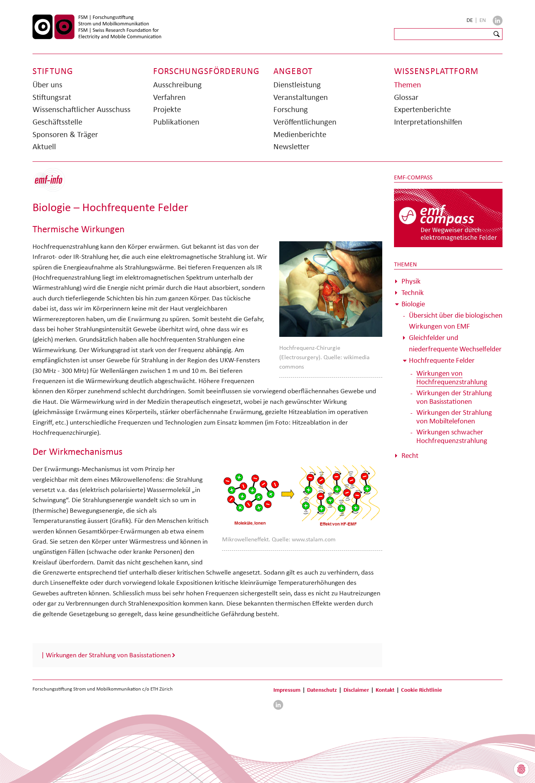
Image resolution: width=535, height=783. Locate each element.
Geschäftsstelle (57, 122)
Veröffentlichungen (304, 122)
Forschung (290, 109)
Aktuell (44, 146)
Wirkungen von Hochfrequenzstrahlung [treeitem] (451, 377)
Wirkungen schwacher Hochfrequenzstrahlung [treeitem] (451, 436)
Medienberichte (299, 134)
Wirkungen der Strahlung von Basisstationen (108, 655)
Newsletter (291, 146)
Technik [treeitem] (412, 292)
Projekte (167, 109)
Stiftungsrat (52, 97)
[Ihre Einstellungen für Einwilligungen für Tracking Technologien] (521, 769)
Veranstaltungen (300, 97)
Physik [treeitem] (411, 281)
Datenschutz (322, 689)
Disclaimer (356, 689)
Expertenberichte (422, 109)
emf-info (55, 184)
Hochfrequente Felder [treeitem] (442, 360)
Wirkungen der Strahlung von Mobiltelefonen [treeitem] (454, 416)
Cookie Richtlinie (421, 689)
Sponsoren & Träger (65, 134)
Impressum (286, 689)
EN (482, 20)
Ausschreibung (177, 85)
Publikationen (176, 122)
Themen (407, 85)
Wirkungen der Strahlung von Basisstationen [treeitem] (454, 397)
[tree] (448, 368)
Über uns (47, 85)
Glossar (406, 97)
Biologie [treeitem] (413, 303)
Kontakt (385, 689)
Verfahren (169, 97)
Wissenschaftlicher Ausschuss (81, 109)
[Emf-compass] (448, 217)
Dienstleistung (297, 85)
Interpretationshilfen (428, 122)
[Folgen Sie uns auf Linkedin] (497, 20)
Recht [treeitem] (409, 455)
